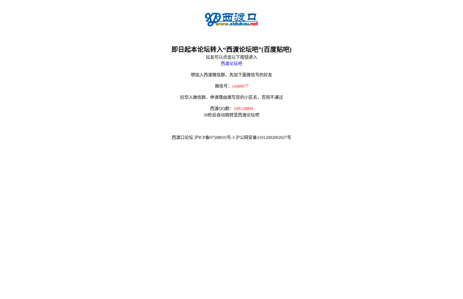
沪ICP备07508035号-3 (214, 137)
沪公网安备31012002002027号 (263, 137)
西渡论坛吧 (231, 63)
